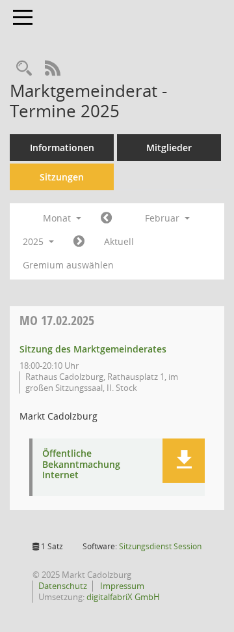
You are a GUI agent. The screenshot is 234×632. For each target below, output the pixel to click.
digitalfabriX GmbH (123, 597)
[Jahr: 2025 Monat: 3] (79, 241)
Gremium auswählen (68, 265)
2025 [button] (34, 241)
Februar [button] (163, 218)
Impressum (121, 586)
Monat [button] (58, 218)
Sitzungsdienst (160, 546)
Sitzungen (62, 177)
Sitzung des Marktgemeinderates (93, 349)
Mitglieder (169, 147)
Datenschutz (62, 586)
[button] (183, 460)
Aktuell (119, 241)
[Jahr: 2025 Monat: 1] (106, 218)
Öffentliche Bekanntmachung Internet (81, 464)
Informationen (62, 147)
